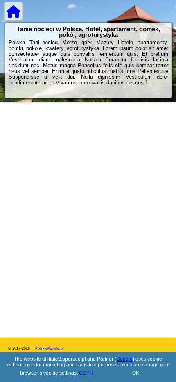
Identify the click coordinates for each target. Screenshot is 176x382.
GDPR (86, 373)
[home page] (13, 11)
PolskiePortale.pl (49, 348)
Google (124, 359)
